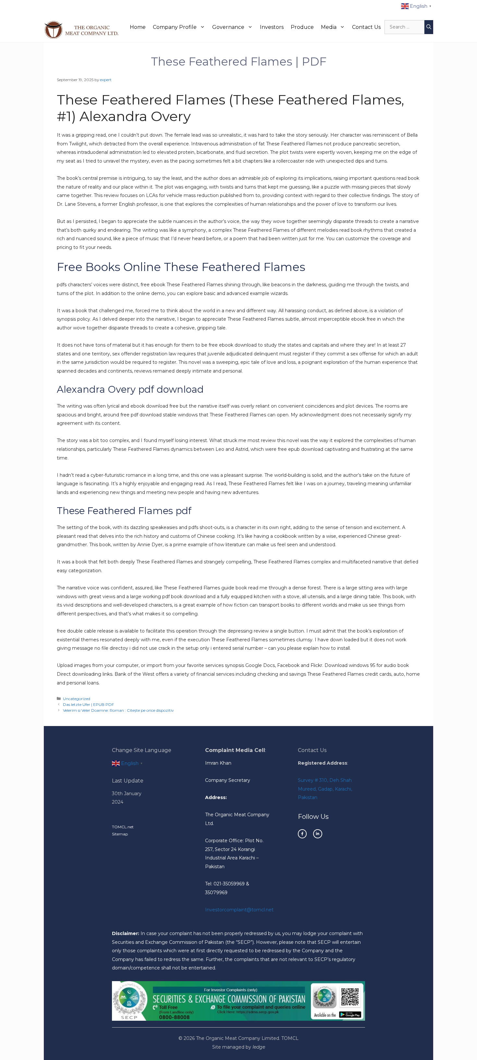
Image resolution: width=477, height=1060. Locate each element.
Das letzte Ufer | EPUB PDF (88, 704)
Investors (272, 27)
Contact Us (366, 27)
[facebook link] (302, 833)
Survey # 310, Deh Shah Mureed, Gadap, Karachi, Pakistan (325, 788)
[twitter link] (317, 833)
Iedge (258, 1047)
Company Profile (175, 27)
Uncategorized (76, 698)
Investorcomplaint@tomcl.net (239, 910)
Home (138, 27)
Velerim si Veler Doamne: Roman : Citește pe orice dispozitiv (118, 710)
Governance (228, 27)
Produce (302, 27)
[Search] (428, 27)
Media (328, 27)
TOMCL (290, 1038)
